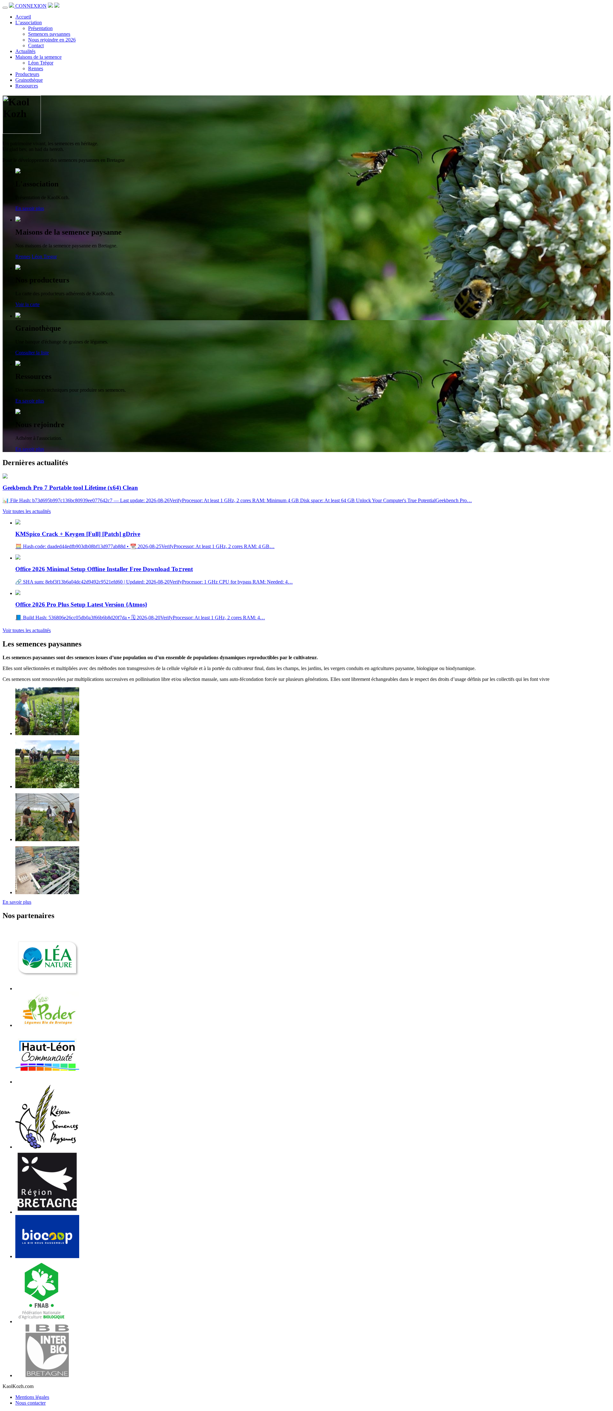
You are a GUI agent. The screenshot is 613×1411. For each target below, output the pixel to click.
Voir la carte (27, 304)
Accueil (23, 16)
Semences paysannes (49, 34)
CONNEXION (31, 6)
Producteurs (27, 74)
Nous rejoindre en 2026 (52, 39)
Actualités (25, 51)
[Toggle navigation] (5, 8)
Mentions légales (32, 1397)
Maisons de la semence (38, 57)
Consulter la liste (32, 352)
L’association (28, 22)
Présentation (40, 28)
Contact (36, 45)
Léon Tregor (44, 256)
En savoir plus (29, 208)
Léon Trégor (40, 62)
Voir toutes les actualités (27, 511)
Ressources (26, 85)
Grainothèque (29, 80)
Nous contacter (30, 1403)
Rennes (35, 68)
